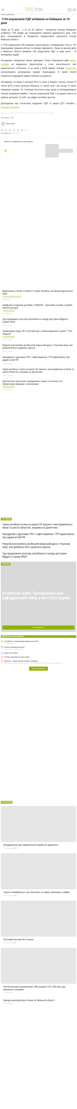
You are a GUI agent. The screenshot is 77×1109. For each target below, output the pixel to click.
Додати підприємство (38, 669)
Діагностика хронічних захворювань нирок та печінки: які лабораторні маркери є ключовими (32, 382)
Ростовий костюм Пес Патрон (18, 939)
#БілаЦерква (5, 118)
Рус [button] (70, 10)
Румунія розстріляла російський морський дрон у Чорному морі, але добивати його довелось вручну (37, 346)
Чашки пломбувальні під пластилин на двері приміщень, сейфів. (36, 892)
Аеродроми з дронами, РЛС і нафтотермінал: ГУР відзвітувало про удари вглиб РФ (36, 358)
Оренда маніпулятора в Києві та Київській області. (29, 1000)
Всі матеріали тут (38, 627)
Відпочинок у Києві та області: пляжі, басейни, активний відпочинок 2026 (37, 292)
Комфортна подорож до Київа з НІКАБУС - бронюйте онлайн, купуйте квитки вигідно (37, 306)
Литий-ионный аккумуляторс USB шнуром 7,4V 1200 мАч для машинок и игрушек (34, 988)
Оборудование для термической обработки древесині (30, 844)
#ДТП (12, 118)
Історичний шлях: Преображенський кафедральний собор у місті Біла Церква (36, 595)
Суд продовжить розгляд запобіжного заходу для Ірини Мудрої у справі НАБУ (35, 320)
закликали (70, 68)
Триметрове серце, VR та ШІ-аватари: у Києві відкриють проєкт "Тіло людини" (37, 332)
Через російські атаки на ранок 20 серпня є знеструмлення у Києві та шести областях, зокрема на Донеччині (38, 370)
